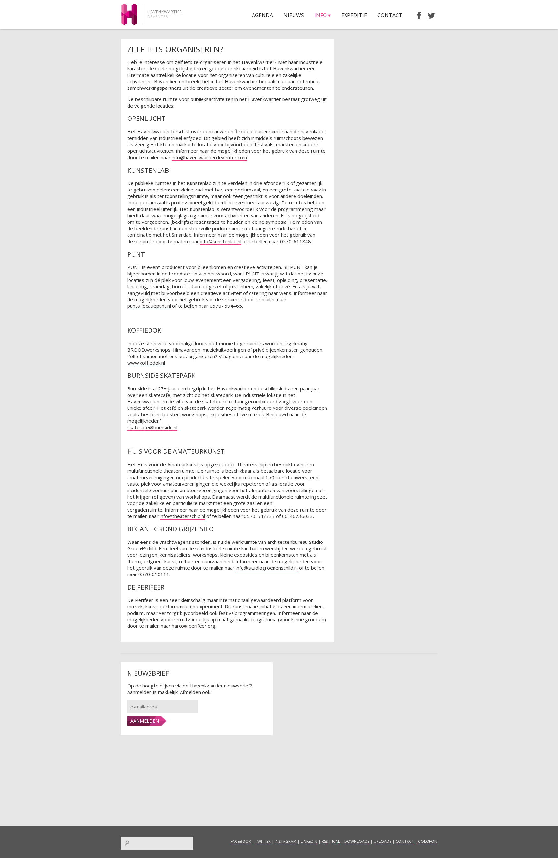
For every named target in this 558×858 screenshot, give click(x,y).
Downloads (356, 841)
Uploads (382, 841)
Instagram (285, 841)
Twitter (263, 841)
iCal (336, 841)
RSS (325, 841)
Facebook (241, 841)
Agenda (262, 15)
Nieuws (294, 15)
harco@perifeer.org (193, 626)
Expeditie (354, 15)
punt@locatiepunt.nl (149, 306)
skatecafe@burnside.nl (152, 427)
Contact (389, 15)
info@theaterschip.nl (182, 516)
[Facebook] (416, 15)
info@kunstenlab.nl (220, 241)
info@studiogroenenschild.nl (267, 567)
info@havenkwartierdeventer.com (209, 157)
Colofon (427, 841)
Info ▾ (323, 15)
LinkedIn (309, 841)
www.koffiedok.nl (146, 362)
